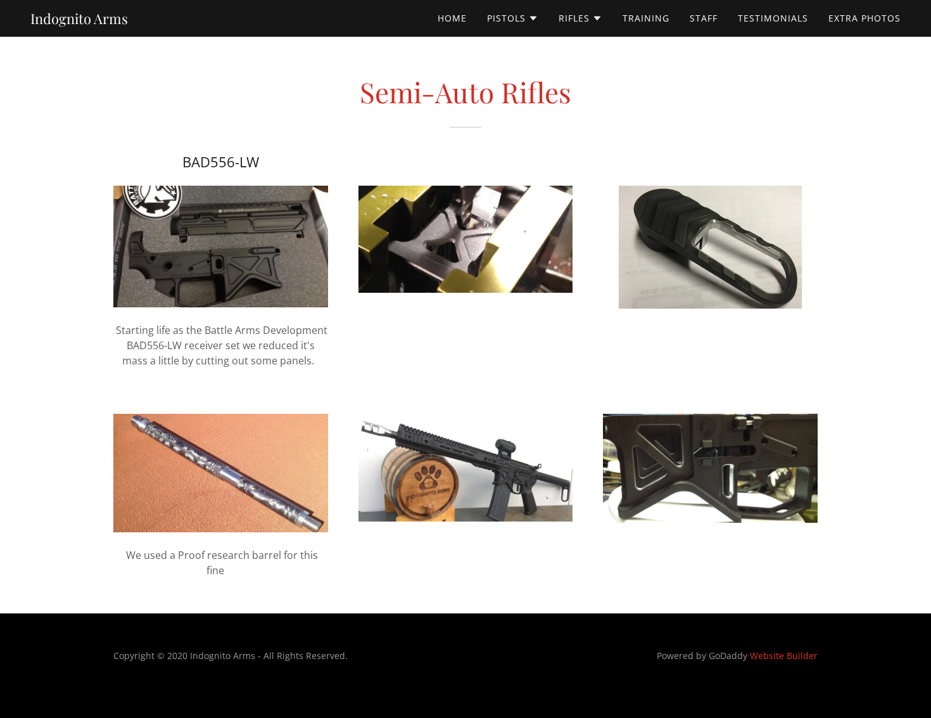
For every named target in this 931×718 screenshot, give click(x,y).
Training (646, 18)
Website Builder (784, 656)
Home (452, 18)
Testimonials (773, 18)
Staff (704, 18)
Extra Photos (864, 18)
